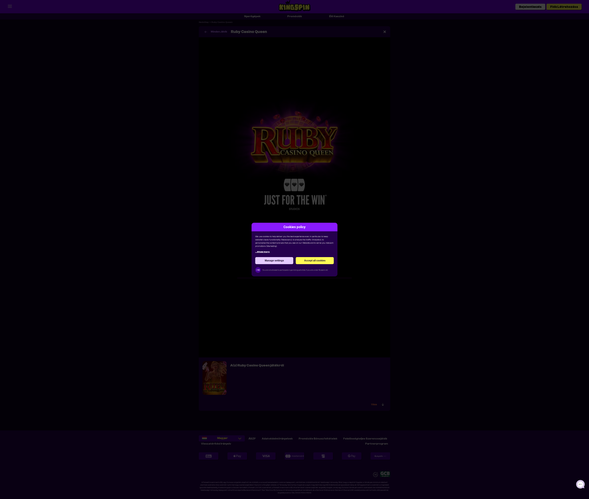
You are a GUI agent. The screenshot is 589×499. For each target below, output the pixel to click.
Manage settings (274, 260)
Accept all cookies (314, 260)
